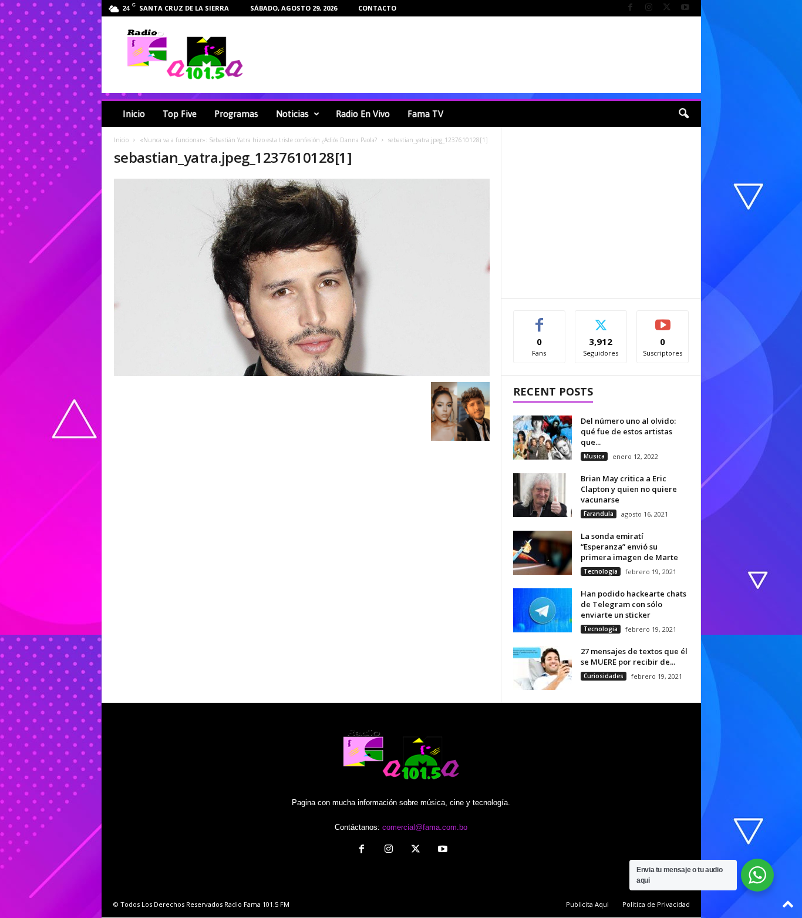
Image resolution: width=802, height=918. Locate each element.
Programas (236, 114)
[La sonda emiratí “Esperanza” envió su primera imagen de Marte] (542, 553)
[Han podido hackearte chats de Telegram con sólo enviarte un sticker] (542, 610)
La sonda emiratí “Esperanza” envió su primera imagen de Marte (629, 546)
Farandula (599, 514)
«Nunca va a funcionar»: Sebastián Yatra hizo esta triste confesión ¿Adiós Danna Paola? (258, 140)
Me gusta (539, 319)
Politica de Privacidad (656, 904)
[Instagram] (649, 8)
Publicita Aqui (587, 904)
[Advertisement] (483, 54)
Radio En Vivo (363, 114)
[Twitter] (667, 8)
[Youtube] (685, 8)
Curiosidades (604, 676)
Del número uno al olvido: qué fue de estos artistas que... (628, 431)
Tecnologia (601, 571)
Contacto (377, 8)
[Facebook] (631, 8)
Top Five (180, 114)
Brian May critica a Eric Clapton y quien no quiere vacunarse (629, 489)
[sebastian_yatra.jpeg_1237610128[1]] (302, 277)
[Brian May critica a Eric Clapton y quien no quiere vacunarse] (542, 495)
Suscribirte (663, 319)
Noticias (292, 114)
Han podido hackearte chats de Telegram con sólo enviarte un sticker (633, 604)
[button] (683, 114)
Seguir (601, 319)
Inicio (134, 114)
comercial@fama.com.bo (424, 827)
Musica (594, 456)
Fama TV (425, 114)
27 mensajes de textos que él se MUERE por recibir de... (634, 656)
